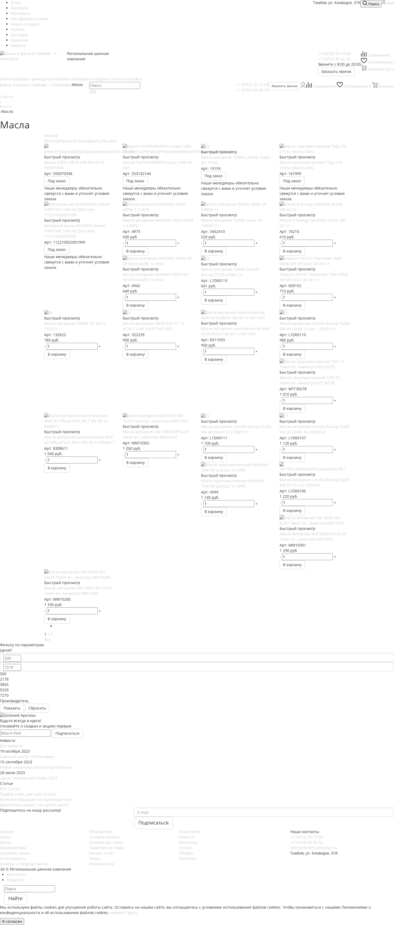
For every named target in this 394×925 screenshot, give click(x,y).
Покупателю (100, 831)
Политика (187, 858)
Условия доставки (105, 842)
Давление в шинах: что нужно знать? (34, 804)
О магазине (189, 831)
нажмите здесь (123, 912)
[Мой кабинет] (303, 86)
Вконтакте (16, 874)
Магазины (188, 842)
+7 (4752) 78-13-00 (334, 53)
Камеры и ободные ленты (24, 863)
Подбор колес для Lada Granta (27, 794)
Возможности (101, 863)
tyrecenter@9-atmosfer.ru (313, 847)
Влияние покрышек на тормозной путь (36, 799)
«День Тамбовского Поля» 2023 (28, 778)
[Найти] (92, 92)
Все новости (11, 745)
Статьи (185, 847)
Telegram (15, 879)
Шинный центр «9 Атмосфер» (27, 756)
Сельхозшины (13, 858)
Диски (5, 842)
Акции (95, 858)
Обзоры (186, 853)
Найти (15, 898)
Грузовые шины (14, 853)
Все (47, 639)
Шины (6, 836)
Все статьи (10, 788)
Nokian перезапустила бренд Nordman (36, 767)
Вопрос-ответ (101, 853)
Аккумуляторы (13, 847)
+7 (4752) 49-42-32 (334, 58)
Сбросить (37, 708)
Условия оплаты (104, 836)
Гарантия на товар (106, 847)
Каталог (7, 831)
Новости (186, 836)
